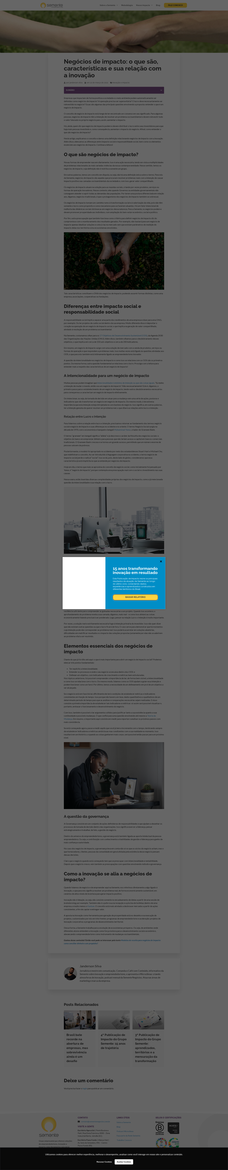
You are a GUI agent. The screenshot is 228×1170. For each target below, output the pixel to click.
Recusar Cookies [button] (104, 1162)
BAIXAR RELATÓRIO (135, 597)
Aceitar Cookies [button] (124, 1162)
